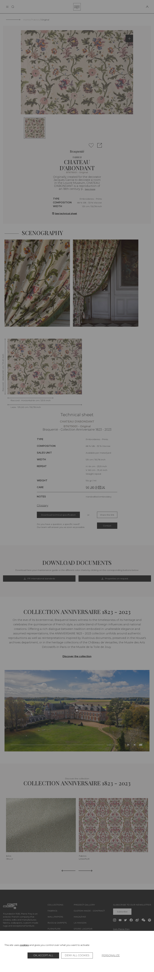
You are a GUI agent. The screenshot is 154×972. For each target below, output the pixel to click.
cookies (24, 945)
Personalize (111, 955)
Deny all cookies (77, 955)
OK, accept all (43, 955)
